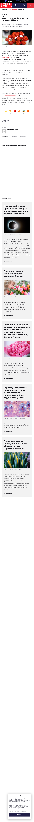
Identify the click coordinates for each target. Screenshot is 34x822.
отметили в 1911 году (11, 95)
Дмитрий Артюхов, (7, 145)
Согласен (19, 814)
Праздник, (16, 145)
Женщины (23, 145)
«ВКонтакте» (6, 57)
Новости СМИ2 (6, 198)
